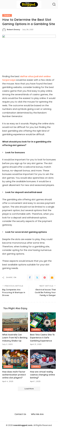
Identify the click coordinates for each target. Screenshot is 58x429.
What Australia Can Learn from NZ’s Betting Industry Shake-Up (14, 337)
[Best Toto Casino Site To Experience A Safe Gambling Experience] (43, 322)
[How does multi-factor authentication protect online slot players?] (15, 359)
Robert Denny (13, 29)
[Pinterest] (45, 278)
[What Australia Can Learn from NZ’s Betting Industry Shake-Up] (15, 322)
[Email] (52, 278)
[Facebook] (30, 278)
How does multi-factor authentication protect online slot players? (14, 374)
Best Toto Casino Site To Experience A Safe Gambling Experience (42, 337)
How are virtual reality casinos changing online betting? (42, 374)
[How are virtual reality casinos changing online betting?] (43, 359)
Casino (7, 15)
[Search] (54, 4)
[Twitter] (37, 278)
